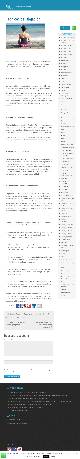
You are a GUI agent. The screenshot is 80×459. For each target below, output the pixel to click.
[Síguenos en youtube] (19, 449)
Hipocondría (64, 170)
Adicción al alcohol (66, 45)
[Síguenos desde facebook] (14, 449)
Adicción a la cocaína (67, 37)
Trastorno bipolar (66, 271)
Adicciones (64, 57)
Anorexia (63, 64)
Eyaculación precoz (67, 144)
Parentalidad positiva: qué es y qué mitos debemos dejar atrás (27, 398)
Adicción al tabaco (66, 54)
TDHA (63, 257)
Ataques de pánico (66, 73)
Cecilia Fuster (15, 314)
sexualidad (64, 243)
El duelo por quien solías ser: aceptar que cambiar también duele (28, 392)
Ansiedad (64, 70)
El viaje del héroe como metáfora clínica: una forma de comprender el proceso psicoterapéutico (37, 395)
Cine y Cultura (65, 88)
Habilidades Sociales (67, 167)
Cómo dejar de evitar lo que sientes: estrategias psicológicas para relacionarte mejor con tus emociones (40, 401)
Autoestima (64, 76)
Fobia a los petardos (67, 158)
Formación (64, 164)
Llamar (65, 28)
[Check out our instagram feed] (9, 449)
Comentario (7, 340)
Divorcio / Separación (67, 126)
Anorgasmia (64, 67)
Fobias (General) (66, 161)
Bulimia (63, 79)
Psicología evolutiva (67, 225)
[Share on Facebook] (18, 306)
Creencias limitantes (67, 99)
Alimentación (65, 61)
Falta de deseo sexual (67, 147)
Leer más (53, 456)
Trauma (63, 289)
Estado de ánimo (66, 138)
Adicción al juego (66, 48)
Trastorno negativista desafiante (18, 410)
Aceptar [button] (46, 456)
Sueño (63, 254)
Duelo (63, 132)
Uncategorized (65, 292)
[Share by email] (39, 306)
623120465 (16, 420)
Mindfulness (64, 192)
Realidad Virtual (65, 240)
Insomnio (64, 178)
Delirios (63, 102)
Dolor (62, 129)
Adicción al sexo (66, 51)
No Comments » (22, 317)
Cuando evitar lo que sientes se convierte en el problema (25, 407)
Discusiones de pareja (68, 118)
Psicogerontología (66, 216)
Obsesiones (64, 213)
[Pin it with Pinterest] (29, 306)
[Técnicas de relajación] (26, 37)
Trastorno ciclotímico (67, 274)
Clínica (63, 91)
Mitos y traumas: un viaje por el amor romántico (44, 324)
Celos (62, 82)
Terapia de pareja (66, 260)
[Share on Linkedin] (34, 306)
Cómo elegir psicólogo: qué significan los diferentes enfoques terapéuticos (31, 404)
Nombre (6, 359)
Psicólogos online (66, 237)
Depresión (64, 110)
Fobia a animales (66, 150)
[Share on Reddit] (23, 306)
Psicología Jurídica (66, 231)
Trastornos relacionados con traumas (68, 284)
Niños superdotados (67, 195)
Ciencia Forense (66, 85)
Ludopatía (64, 189)
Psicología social (66, 234)
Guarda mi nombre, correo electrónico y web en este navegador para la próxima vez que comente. (29, 371)
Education (64, 135)
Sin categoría (65, 251)
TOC (62, 268)
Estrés (63, 141)
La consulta (64, 186)
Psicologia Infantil (66, 228)
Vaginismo (64, 295)
